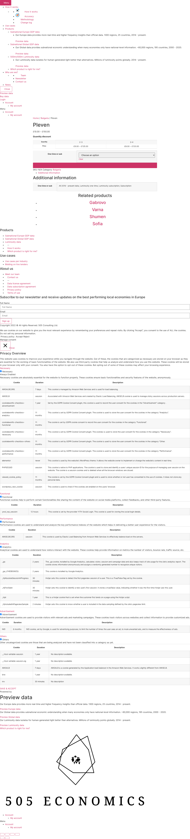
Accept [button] (19, 336)
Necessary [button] (5, 368)
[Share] (7, 834)
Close (7, 89)
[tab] (97, 172)
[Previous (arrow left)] (2, 838)
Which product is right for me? (15, 728)
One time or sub (55, 154)
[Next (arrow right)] (7, 838)
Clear (81, 159)
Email (2, 312)
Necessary (7, 371)
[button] (22, 41)
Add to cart (95, 165)
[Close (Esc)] (2, 834)
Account (9, 102)
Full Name (5, 303)
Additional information (49, 172)
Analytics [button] (4, 543)
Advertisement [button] (7, 611)
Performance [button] (6, 518)
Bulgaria (45, 118)
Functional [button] (5, 493)
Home (36, 118)
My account (16, 105)
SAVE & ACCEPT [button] (8, 688)
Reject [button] (26, 336)
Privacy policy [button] (7, 336)
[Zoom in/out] (17, 834)
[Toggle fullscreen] (12, 834)
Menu (6, 2)
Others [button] (3, 636)
